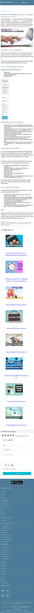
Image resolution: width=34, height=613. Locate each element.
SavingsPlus (3, 491)
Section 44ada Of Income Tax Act (16, 352)
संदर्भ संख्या (15, 170)
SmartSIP (3, 493)
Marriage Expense (4, 558)
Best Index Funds (4, 541)
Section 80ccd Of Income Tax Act (16, 305)
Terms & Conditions (17, 610)
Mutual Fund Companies (6, 517)
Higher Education (4, 556)
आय (11, 21)
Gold (2, 515)
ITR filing (25, 218)
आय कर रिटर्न (6, 11)
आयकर (11, 19)
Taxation (2, 510)
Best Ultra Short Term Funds (7, 539)
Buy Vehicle (3, 563)
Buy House (3, 561)
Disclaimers (25, 610)
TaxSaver (3, 496)
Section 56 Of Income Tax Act (16, 401)
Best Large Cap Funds (5, 537)
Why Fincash (3, 573)
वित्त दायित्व (18, 130)
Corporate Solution (5, 583)
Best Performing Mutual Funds (7, 523)
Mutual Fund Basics (5, 504)
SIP (1, 508)
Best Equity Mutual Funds (6, 534)
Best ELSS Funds (4, 532)
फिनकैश (2, 11)
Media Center (4, 580)
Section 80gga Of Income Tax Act (16, 425)
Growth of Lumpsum (5, 549)
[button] (17, 440)
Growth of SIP (4, 552)
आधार (14, 143)
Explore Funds (4, 498)
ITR (5, 24)
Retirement (3, 513)
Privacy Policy (5, 113)
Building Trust (4, 571)
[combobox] (9, 2)
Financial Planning (5, 506)
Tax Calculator (4, 547)
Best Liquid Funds (5, 525)
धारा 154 (10, 11)
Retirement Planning (5, 554)
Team (2, 576)
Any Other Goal (4, 565)
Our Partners (3, 578)
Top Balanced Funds (5, 530)
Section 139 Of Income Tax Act (16, 328)
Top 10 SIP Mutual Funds (6, 528)
